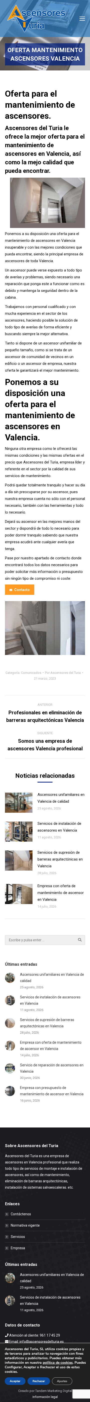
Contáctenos (21, 1214)
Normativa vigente (25, 1225)
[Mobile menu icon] (82, 18)
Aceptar (15, 1381)
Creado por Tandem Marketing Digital (45, 1391)
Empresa (18, 1248)
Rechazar (38, 1381)
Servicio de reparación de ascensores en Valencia (52, 1068)
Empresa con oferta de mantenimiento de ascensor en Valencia (61, 893)
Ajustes (62, 1381)
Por (63, 673)
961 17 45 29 (50, 1335)
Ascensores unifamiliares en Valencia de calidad (61, 798)
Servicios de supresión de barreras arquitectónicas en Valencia (60, 859)
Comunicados (31, 673)
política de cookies (58, 1362)
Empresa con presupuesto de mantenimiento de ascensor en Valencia (52, 1091)
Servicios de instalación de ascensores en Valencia (59, 827)
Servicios (18, 1237)
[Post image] (18, 803)
